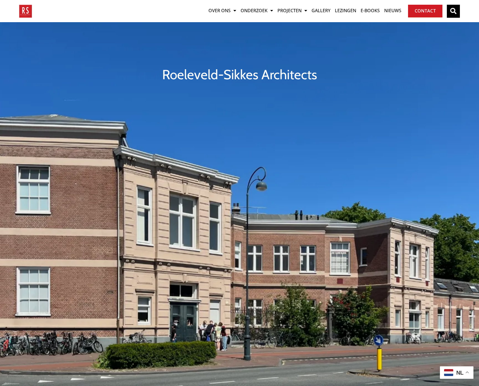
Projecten (289, 10)
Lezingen (345, 10)
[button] (453, 11)
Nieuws (392, 10)
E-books (370, 10)
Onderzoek (254, 10)
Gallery (321, 10)
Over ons (219, 10)
